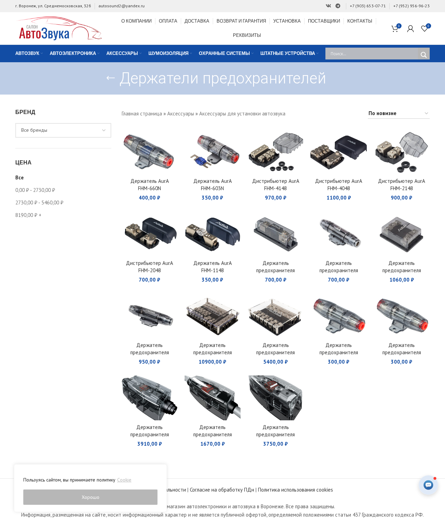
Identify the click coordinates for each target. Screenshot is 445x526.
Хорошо (90, 497)
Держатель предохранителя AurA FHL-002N (212, 352)
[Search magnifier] (424, 55)
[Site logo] (58, 27)
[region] (90, 488)
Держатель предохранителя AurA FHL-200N (149, 352)
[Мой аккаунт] (411, 28)
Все (19, 177)
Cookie (124, 480)
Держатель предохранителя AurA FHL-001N (275, 352)
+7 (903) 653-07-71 (368, 5)
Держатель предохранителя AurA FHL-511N (275, 270)
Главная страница (142, 113)
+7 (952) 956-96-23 (411, 5)
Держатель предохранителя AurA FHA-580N (338, 352)
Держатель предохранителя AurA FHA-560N (401, 352)
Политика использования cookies (295, 489)
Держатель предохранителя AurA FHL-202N (401, 270)
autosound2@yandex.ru (121, 5)
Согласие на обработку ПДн (222, 489)
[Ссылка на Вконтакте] (328, 6)
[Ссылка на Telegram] (337, 6)
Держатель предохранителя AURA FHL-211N (338, 270)
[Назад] (110, 78)
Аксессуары (180, 113)
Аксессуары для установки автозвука (242, 113)
